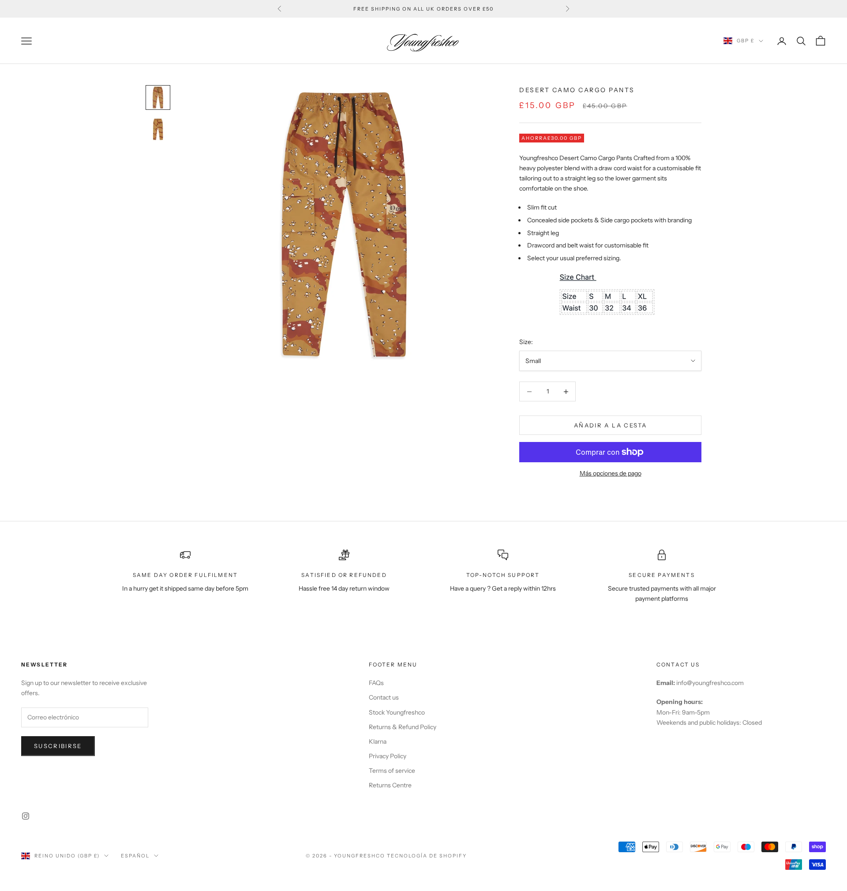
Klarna (377, 741)
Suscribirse (58, 745)
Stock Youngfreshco (397, 712)
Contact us (384, 697)
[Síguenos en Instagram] (25, 816)
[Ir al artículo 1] (158, 97)
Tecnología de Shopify (427, 856)
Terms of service (392, 771)
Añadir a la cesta (610, 425)
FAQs (376, 683)
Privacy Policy (387, 756)
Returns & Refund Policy (402, 727)
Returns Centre (390, 785)
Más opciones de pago (610, 473)
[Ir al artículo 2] (158, 129)
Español (135, 856)
